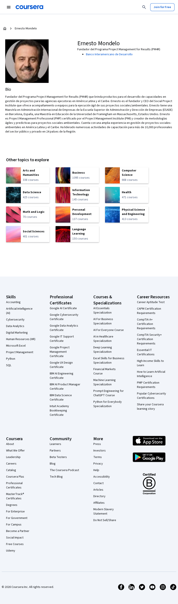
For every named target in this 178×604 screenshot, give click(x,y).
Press (97, 444)
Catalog (11, 470)
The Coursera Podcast (64, 470)
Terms (97, 457)
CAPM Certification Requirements (149, 311)
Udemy (10, 551)
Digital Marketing (17, 333)
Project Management (19, 352)
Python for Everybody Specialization (107, 404)
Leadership (13, 457)
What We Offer (15, 450)
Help (96, 470)
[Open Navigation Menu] (8, 7)
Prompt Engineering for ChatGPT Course (108, 393)
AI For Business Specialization (103, 321)
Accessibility (101, 477)
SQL (8, 365)
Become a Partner (17, 531)
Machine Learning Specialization (104, 382)
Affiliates (99, 503)
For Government (16, 518)
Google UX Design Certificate (61, 365)
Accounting (13, 302)
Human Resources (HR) (20, 339)
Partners (55, 450)
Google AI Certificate (63, 308)
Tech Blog (56, 477)
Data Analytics (15, 326)
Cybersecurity (15, 319)
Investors (99, 450)
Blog (53, 463)
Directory (99, 496)
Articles (98, 490)
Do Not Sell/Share (104, 520)
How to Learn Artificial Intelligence (151, 374)
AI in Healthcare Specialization (103, 338)
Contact (98, 483)
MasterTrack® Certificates (15, 496)
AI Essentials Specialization (102, 310)
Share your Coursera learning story (150, 406)
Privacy (98, 463)
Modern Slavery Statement (103, 511)
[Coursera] (29, 7)
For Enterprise (15, 511)
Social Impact (14, 537)
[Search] (144, 7)
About (10, 444)
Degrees (11, 505)
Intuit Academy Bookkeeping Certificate (59, 410)
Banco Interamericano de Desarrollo (109, 54)
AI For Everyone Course (108, 330)
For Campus (13, 524)
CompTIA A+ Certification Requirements (146, 324)
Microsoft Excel (16, 346)
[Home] (5, 28)
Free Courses (15, 544)
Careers (11, 463)
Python (10, 359)
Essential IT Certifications (146, 352)
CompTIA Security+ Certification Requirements (149, 339)
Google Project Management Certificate (59, 351)
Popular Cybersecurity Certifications (151, 395)
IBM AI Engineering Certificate (61, 375)
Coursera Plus (15, 477)
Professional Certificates (14, 485)
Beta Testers (58, 457)
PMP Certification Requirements (148, 385)
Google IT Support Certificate (62, 338)
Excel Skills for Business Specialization (108, 360)
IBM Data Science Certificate (61, 397)
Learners (55, 444)
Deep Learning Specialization (102, 349)
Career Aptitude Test (151, 302)
